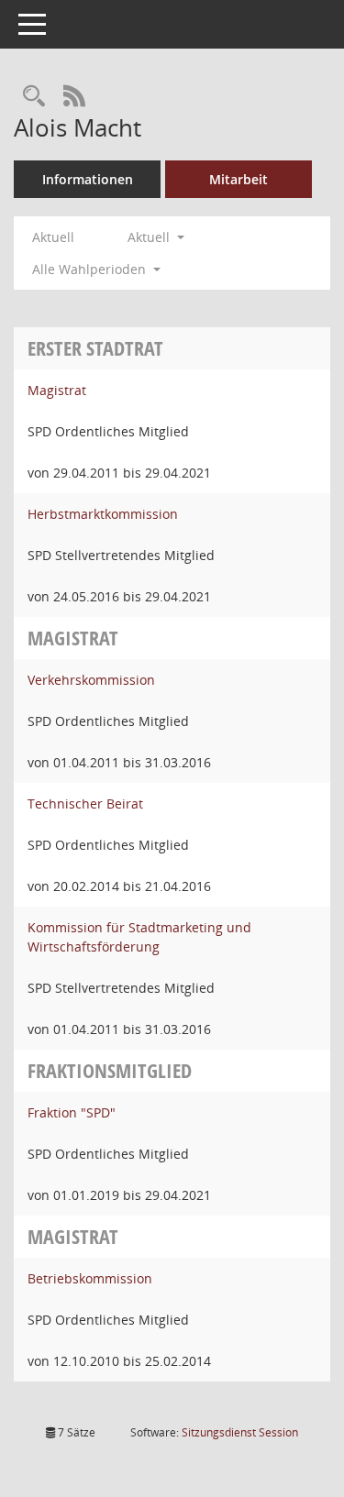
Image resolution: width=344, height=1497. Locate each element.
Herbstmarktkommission (103, 514)
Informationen (87, 179)
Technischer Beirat (85, 803)
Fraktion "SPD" (72, 1112)
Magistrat (57, 390)
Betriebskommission (90, 1278)
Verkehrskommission (91, 679)
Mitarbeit (238, 179)
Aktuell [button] (150, 237)
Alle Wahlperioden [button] (91, 269)
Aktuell (53, 237)
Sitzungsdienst (240, 1432)
